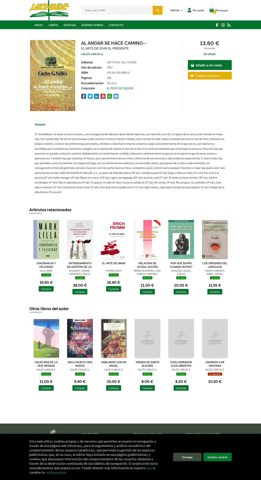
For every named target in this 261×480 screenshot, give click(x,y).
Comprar (46, 289)
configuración (55, 472)
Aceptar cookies (217, 457)
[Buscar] (157, 10)
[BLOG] (229, 25)
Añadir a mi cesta (208, 65)
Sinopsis (40, 124)
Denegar (187, 457)
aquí (149, 468)
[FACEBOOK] (217, 25)
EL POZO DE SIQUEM (120, 88)
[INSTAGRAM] (223, 25)
